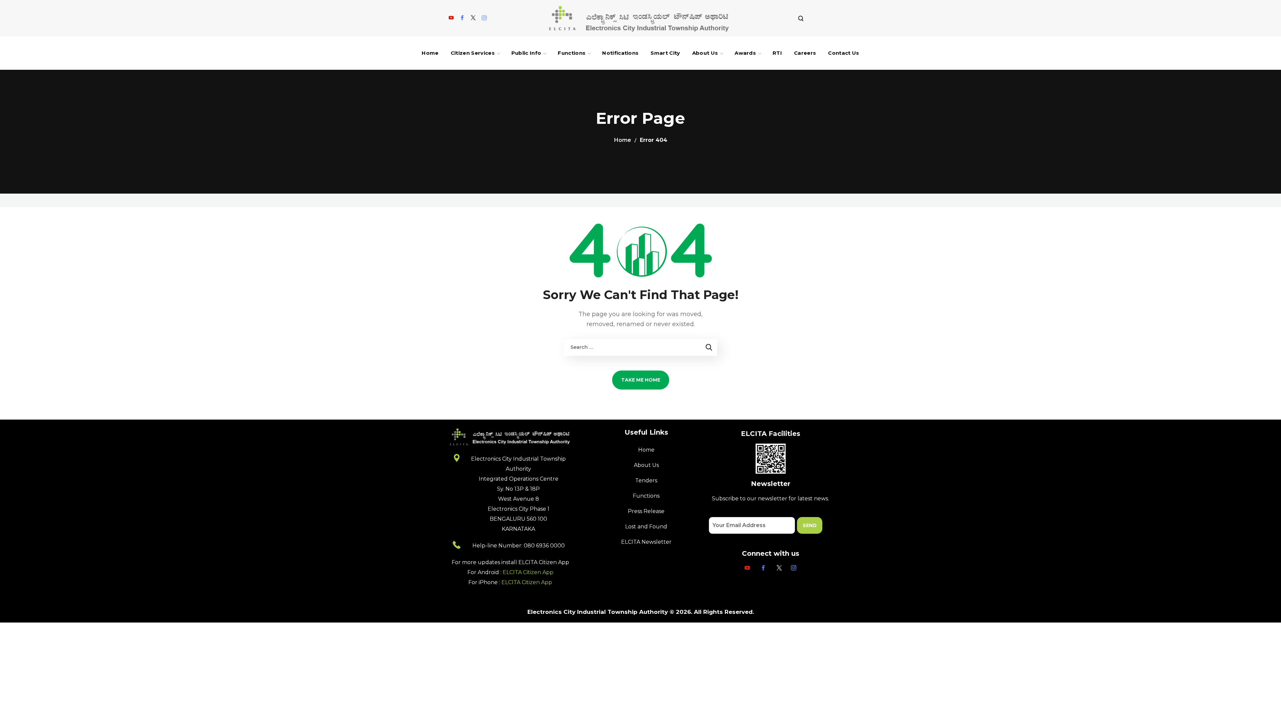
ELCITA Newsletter (646, 542)
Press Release (646, 511)
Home (622, 140)
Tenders (646, 480)
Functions (646, 496)
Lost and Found (646, 526)
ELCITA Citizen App (528, 572)
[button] (800, 18)
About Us (646, 465)
